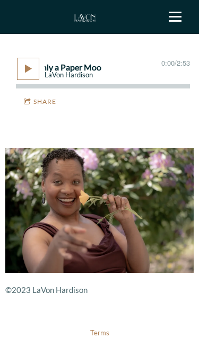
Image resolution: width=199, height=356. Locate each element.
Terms (99, 333)
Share (44, 101)
